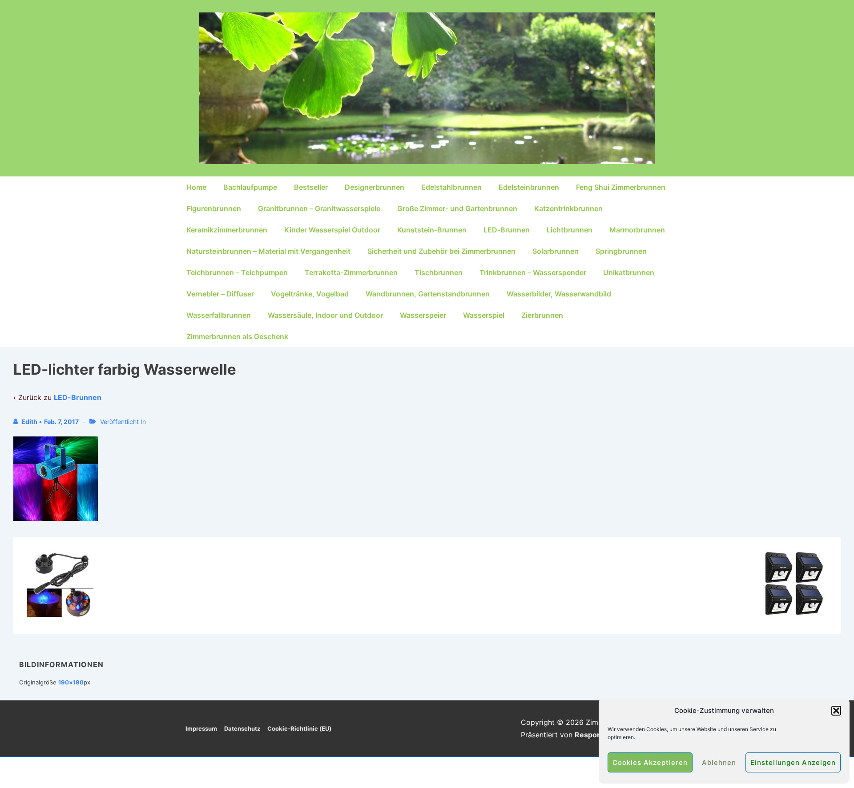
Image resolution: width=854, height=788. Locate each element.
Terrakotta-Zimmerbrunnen (351, 272)
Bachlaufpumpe (250, 187)
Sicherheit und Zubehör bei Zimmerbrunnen (441, 251)
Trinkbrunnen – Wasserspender (532, 272)
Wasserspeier (423, 315)
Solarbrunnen (555, 251)
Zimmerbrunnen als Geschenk (237, 336)
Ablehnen (719, 762)
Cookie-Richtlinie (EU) (299, 728)
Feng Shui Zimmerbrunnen (620, 187)
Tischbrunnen (439, 272)
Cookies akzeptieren (650, 762)
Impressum (201, 728)
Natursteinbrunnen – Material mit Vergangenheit (268, 251)
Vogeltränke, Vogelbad (310, 293)
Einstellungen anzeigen (793, 762)
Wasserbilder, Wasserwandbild (559, 293)
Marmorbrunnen (637, 229)
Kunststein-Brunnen (432, 229)
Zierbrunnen (542, 315)
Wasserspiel (483, 315)
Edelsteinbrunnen (529, 187)
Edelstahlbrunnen (451, 187)
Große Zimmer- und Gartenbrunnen (457, 208)
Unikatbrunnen (628, 272)
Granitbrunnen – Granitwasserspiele (319, 208)
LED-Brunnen (506, 229)
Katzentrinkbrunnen (568, 208)
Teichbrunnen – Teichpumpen (237, 272)
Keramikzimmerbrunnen (226, 229)
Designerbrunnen (374, 187)
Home (196, 187)
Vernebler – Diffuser (220, 293)
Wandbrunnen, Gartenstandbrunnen (428, 293)
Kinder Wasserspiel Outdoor (332, 229)
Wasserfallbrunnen (218, 315)
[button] (836, 710)
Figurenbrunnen (213, 208)
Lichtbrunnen (569, 229)
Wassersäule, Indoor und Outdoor (325, 315)
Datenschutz (242, 728)
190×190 (71, 682)
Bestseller (311, 187)
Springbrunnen (621, 251)
